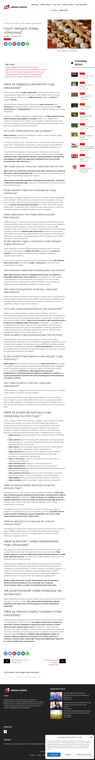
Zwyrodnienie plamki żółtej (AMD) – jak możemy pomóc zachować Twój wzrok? (77, 705)
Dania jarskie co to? (86, 76)
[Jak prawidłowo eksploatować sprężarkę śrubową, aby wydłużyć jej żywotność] (56, 696)
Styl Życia (57, 4)
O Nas (39, 755)
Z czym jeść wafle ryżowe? (86, 116)
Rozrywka (63, 10)
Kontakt (32, 755)
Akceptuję (54, 755)
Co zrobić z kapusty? (87, 126)
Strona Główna (8, 23)
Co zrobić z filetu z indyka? (86, 136)
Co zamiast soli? (85, 107)
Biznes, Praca (68, 4)
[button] (91, 737)
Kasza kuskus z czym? (20, 660)
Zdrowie (35, 4)
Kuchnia (54, 10)
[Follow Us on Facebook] (5, 731)
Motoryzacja (81, 4)
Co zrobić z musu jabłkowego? (86, 169)
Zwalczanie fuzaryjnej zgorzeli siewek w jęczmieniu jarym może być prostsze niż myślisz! (77, 713)
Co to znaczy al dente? (85, 158)
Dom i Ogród (45, 4)
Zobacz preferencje (84, 755)
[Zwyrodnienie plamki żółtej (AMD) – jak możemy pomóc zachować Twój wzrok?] (56, 705)
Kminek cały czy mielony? (85, 96)
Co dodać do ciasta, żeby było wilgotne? (87, 147)
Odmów (68, 755)
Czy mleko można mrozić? (86, 86)
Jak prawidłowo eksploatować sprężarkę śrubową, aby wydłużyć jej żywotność (76, 695)
